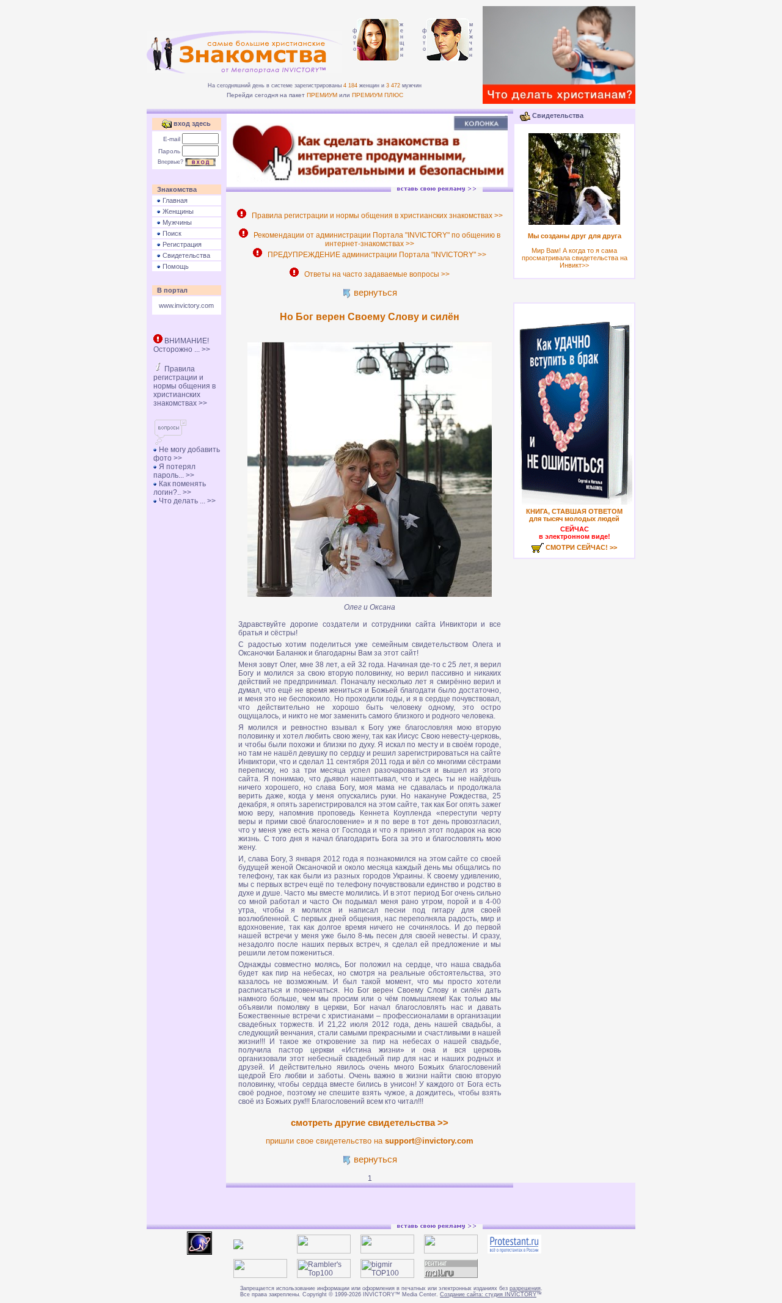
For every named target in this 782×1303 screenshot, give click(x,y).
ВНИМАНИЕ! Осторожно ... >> (181, 345)
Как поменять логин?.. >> (179, 488)
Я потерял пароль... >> (174, 471)
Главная (174, 200)
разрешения (525, 1288)
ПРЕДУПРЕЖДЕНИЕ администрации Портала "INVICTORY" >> (375, 254)
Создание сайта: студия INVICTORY (488, 1294)
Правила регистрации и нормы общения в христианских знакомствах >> (184, 386)
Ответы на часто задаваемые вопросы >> (375, 274)
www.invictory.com (186, 305)
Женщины (177, 211)
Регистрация (181, 244)
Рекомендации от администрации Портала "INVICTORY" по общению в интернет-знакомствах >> (375, 239)
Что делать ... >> (186, 501)
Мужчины (176, 222)
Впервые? (170, 162)
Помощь (175, 266)
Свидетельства (185, 255)
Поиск (171, 233)
